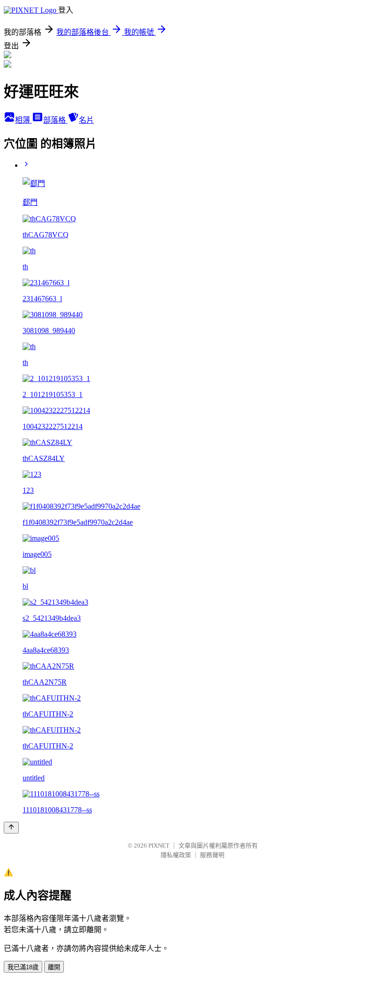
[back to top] (11, 828)
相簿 (23, 120)
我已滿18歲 (23, 967)
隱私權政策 (176, 854)
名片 (86, 120)
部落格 (55, 120)
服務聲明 (212, 854)
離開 (54, 967)
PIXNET (158, 845)
